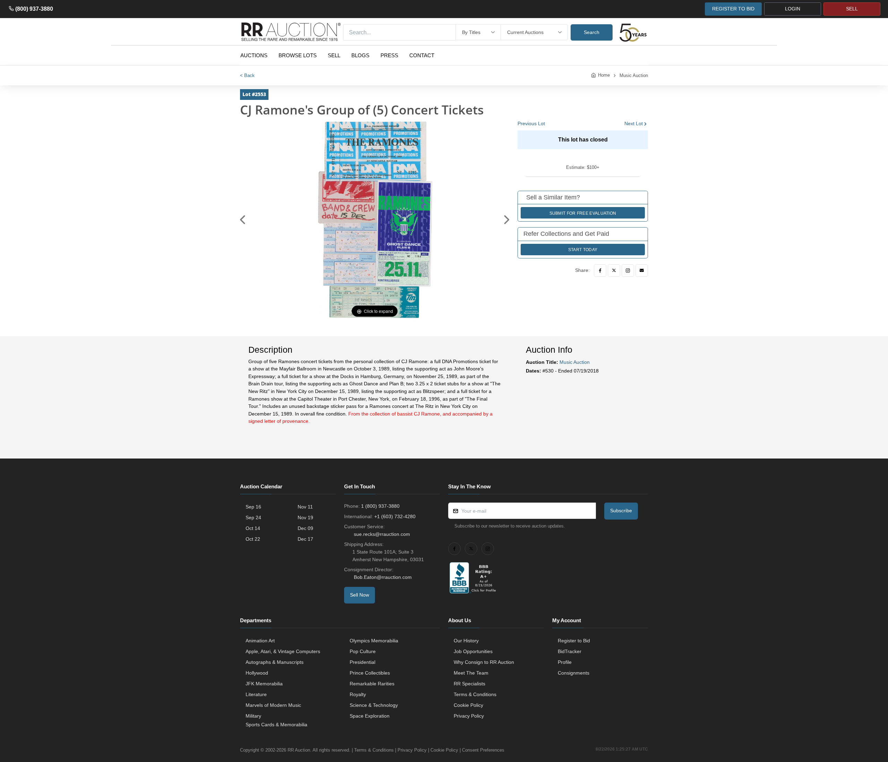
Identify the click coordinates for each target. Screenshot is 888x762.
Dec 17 (305, 539)
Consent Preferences (483, 750)
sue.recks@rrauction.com (382, 534)
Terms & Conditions (475, 694)
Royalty (358, 694)
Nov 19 (305, 517)
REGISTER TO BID (733, 8)
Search (591, 32)
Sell (334, 55)
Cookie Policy (468, 705)
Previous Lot (531, 123)
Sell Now (359, 595)
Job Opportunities (473, 651)
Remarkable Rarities (372, 683)
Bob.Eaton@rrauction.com (383, 577)
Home (604, 75)
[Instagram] (628, 270)
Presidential (362, 662)
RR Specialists (469, 683)
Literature (256, 694)
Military (253, 716)
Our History (466, 640)
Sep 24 (253, 517)
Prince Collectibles (370, 673)
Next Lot (633, 123)
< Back (247, 75)
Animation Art (260, 640)
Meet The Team (471, 673)
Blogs (360, 55)
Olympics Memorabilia (374, 640)
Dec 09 (305, 528)
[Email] (641, 270)
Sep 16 (253, 507)
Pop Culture (363, 651)
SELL (852, 8)
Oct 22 (253, 539)
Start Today (582, 249)
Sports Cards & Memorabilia (276, 724)
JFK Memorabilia (264, 683)
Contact (421, 55)
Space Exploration (370, 716)
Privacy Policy (469, 716)
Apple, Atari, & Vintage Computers (283, 651)
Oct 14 (253, 528)
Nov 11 (305, 507)
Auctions (253, 55)
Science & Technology (374, 705)
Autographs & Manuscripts (275, 662)
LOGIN (792, 8)
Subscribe (621, 510)
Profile (565, 662)
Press (389, 55)
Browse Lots (298, 55)
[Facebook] (600, 270)
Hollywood (257, 673)
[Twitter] (614, 270)
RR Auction (299, 750)
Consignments (573, 673)
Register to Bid (574, 640)
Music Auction (634, 75)
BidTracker (569, 651)
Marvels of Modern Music (273, 705)
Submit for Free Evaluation (582, 213)
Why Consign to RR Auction (484, 662)
